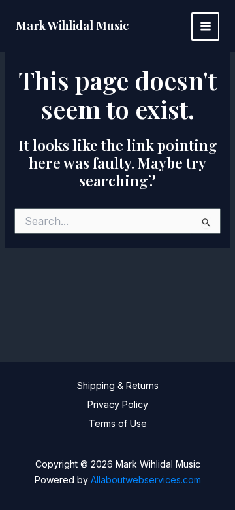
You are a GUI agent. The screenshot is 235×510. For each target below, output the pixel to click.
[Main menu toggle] (205, 26)
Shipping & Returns (118, 385)
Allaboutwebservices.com (146, 479)
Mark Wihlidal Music (72, 25)
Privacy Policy (117, 404)
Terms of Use (118, 423)
